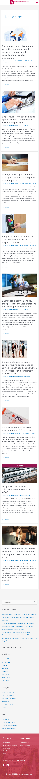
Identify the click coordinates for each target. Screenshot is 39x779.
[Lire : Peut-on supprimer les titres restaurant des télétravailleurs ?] (15, 415)
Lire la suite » (6, 84)
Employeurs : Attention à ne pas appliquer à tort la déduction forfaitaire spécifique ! (18, 119)
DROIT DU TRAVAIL (24, 61)
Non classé (21, 245)
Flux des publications (8, 722)
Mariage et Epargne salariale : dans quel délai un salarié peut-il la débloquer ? (19, 177)
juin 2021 (5, 668)
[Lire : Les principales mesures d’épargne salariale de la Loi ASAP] (19, 473)
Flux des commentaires (9, 725)
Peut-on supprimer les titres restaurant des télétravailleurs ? (18, 429)
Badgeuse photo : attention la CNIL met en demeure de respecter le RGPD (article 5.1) (17, 239)
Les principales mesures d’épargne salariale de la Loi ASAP (16, 489)
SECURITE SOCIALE (8, 705)
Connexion (5, 719)
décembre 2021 (7, 665)
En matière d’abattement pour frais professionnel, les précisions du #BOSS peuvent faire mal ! (19, 303)
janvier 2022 (6, 662)
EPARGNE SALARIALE (25, 183)
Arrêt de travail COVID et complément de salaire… (18, 623)
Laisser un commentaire (9, 61)
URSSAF (20, 126)
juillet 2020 (5, 681)
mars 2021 (5, 674)
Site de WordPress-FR (9, 729)
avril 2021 (5, 671)
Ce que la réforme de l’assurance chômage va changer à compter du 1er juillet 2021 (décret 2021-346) (19, 553)
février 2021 (6, 678)
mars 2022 (5, 659)
